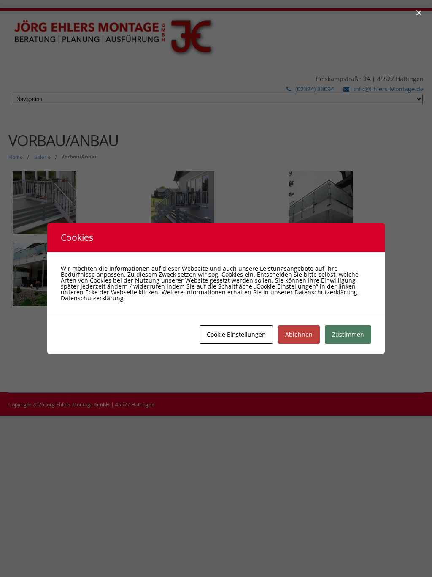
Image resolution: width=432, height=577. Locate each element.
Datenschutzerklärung (92, 298)
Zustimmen (348, 334)
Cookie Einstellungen (236, 334)
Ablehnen (299, 334)
